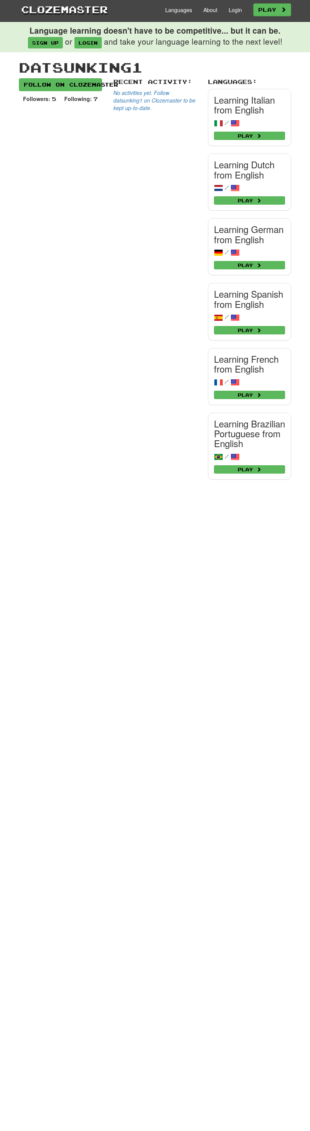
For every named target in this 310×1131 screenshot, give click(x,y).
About (210, 10)
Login (235, 10)
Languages (178, 10)
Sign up (45, 42)
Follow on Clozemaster (63, 84)
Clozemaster (64, 9)
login (88, 42)
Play (269, 9)
